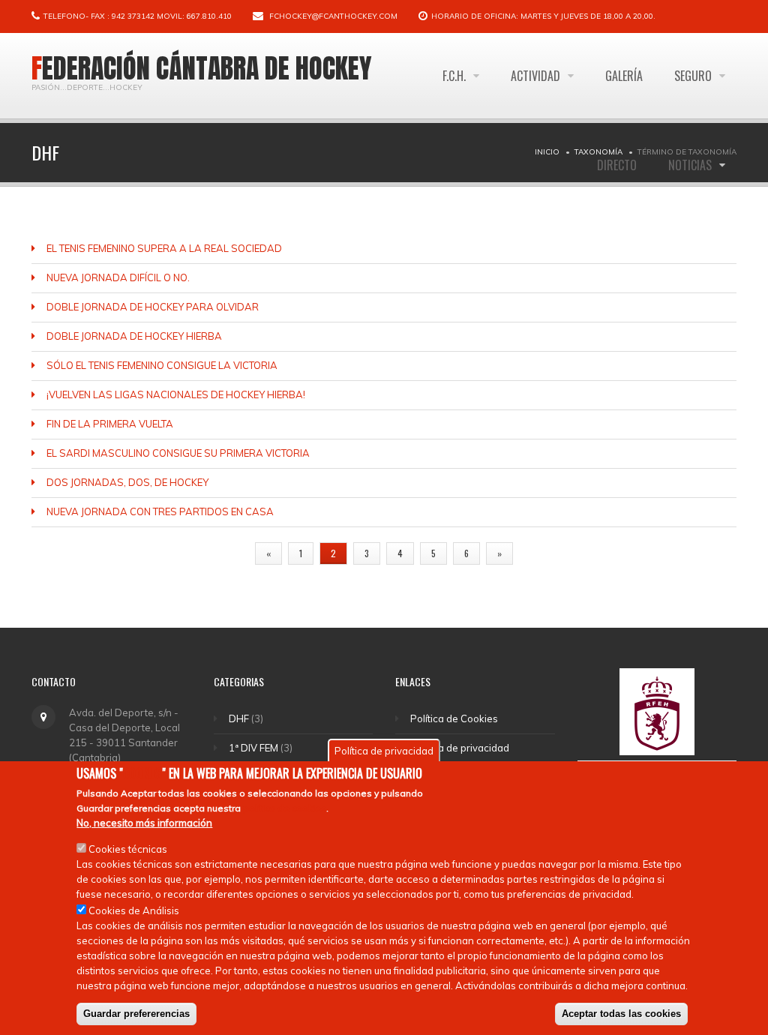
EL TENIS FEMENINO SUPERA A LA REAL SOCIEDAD (164, 248)
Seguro (694, 76)
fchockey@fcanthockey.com (333, 16)
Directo (617, 165)
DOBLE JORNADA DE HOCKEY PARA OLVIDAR (152, 307)
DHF (239, 718)
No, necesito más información (144, 823)
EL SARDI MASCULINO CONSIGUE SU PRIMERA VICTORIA (178, 453)
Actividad (537, 76)
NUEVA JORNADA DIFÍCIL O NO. (118, 278)
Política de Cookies (454, 718)
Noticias (691, 165)
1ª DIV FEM (253, 748)
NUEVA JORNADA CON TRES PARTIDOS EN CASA (160, 512)
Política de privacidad (459, 748)
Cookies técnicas (127, 849)
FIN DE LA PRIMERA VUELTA (109, 424)
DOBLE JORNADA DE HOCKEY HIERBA (134, 336)
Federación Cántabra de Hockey (202, 68)
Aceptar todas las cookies (621, 1013)
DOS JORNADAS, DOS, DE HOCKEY (127, 482)
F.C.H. (455, 76)
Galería (624, 76)
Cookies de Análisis (133, 910)
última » (546, 553)
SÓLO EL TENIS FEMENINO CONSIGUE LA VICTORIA (162, 365)
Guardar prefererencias (136, 1013)
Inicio (547, 152)
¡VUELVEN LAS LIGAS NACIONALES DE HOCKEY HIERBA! (175, 394)
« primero (218, 553)
